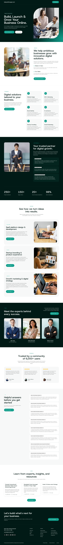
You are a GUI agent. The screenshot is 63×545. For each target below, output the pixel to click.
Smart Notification (54, 532)
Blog (30, 533)
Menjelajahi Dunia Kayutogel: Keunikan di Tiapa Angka (31, 485)
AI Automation (53, 530)
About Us (31, 530)
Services (41, 533)
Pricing (41, 536)
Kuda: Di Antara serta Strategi (50, 484)
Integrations (53, 535)
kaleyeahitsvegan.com (9, 2)
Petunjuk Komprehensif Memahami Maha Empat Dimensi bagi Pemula (11, 486)
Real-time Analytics (54, 533)
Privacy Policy (42, 530)
